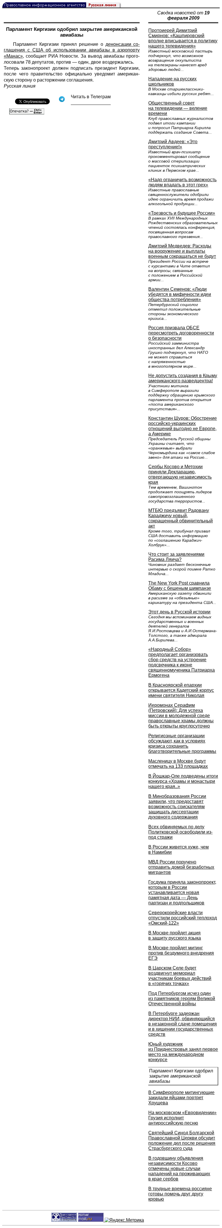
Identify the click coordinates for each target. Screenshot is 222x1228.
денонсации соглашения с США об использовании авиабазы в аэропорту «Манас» (72, 50)
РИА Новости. (63, 56)
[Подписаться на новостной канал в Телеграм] (91, 102)
